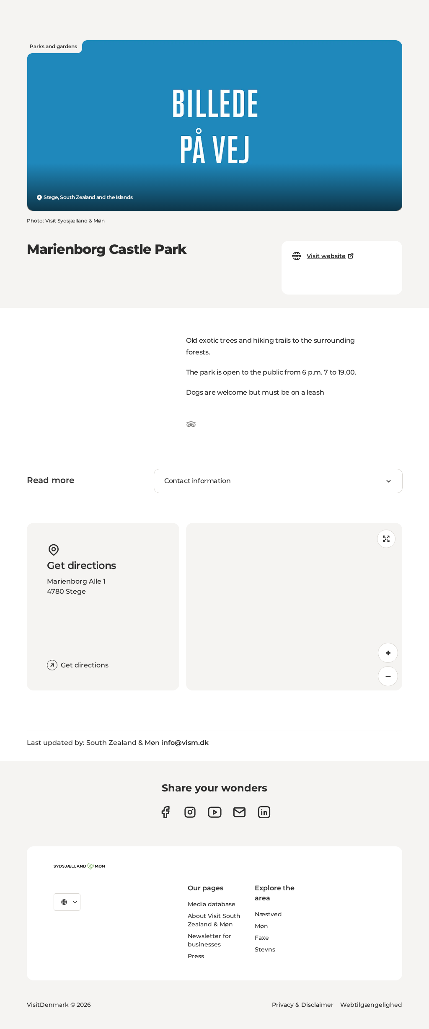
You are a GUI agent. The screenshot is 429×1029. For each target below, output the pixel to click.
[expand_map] (386, 539)
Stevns (265, 949)
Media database (211, 904)
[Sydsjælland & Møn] (79, 866)
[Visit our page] (190, 812)
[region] (294, 606)
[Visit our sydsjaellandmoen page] (165, 812)
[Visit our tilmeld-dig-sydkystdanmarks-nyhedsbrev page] (239, 812)
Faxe (262, 937)
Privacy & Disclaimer (302, 1004)
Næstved (268, 914)
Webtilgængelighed (371, 1004)
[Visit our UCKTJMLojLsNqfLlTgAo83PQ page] (214, 812)
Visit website (326, 256)
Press (196, 956)
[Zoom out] (388, 676)
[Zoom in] (388, 653)
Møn (261, 926)
